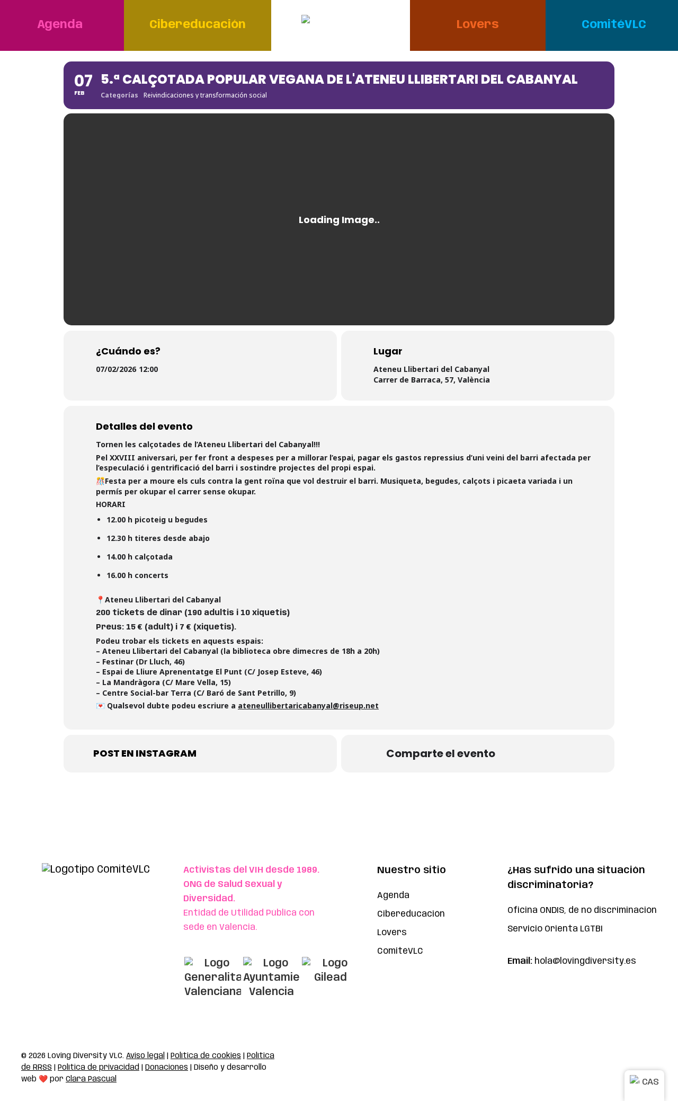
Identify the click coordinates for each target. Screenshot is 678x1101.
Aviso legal (145, 1056)
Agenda (393, 895)
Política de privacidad (98, 1067)
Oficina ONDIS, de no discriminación (582, 910)
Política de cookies (206, 1056)
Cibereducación (411, 914)
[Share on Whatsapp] (519, 753)
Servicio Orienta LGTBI (555, 929)
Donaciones (166, 1067)
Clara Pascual (91, 1079)
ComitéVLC (400, 951)
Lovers (392, 932)
